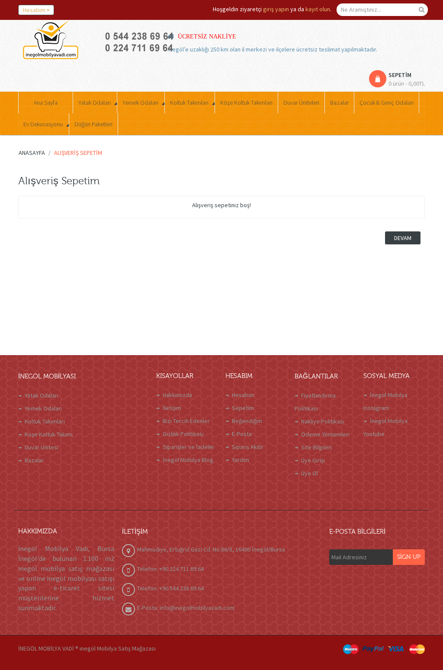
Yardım (240, 460)
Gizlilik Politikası (183, 434)
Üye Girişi (313, 460)
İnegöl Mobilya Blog (188, 460)
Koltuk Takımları (45, 421)
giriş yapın (276, 9)
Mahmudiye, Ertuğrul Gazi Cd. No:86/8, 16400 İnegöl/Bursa (211, 549)
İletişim (172, 408)
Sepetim (243, 408)
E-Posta (242, 434)
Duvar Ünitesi (41, 447)
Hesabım (243, 395)
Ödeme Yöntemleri (325, 434)
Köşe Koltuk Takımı (49, 434)
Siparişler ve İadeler (189, 447)
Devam (402, 238)
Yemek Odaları (43, 408)
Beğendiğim (247, 421)
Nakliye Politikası (322, 421)
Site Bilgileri (316, 447)
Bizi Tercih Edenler (186, 421)
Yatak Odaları (41, 395)
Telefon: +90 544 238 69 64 (170, 588)
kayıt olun (317, 9)
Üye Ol (309, 473)
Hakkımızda (177, 395)
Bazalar (34, 460)
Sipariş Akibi (247, 447)
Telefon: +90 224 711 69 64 (170, 569)
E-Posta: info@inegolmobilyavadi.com (185, 608)
